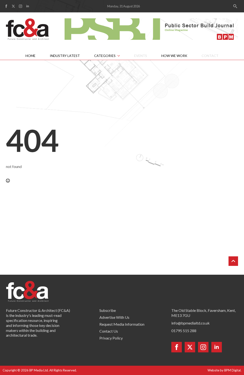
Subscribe (107, 310)
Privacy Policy (111, 338)
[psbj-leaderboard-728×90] (151, 28)
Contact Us (108, 331)
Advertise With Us (114, 317)
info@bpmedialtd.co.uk (190, 323)
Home (30, 56)
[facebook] (6, 6)
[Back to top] (233, 261)
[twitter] (13, 6)
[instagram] (20, 6)
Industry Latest (65, 56)
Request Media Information (121, 324)
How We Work (174, 56)
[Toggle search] (235, 6)
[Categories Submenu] (121, 56)
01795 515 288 (183, 330)
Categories (105, 56)
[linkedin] (27, 6)
